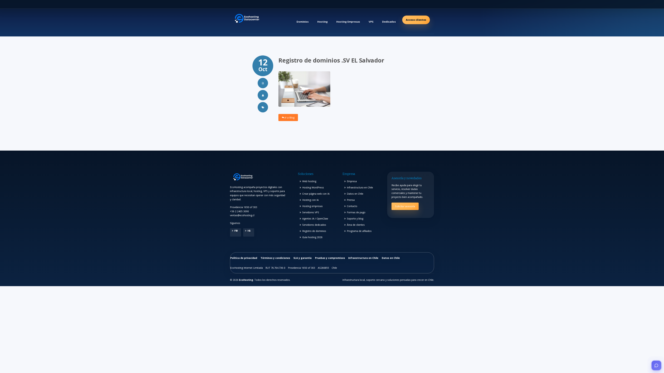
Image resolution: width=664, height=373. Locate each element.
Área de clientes (356, 224)
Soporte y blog (355, 218)
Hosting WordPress (313, 187)
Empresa (352, 181)
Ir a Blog (289, 117)
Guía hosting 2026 (312, 237)
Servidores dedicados (314, 224)
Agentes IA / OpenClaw (315, 218)
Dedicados (389, 21)
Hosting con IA (310, 200)
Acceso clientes (416, 19)
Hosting (322, 21)
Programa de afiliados (359, 231)
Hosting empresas (312, 206)
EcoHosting (246, 279)
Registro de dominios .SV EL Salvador (331, 60)
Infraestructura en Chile (360, 187)
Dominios (303, 21)
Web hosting (309, 181)
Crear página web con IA (316, 193)
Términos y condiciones (275, 258)
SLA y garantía (302, 258)
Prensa (351, 200)
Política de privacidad (243, 258)
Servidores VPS (310, 212)
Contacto (352, 206)
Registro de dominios (314, 231)
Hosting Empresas (348, 21)
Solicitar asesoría (405, 206)
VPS (371, 21)
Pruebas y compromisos (330, 258)
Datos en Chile (355, 193)
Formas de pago (356, 212)
